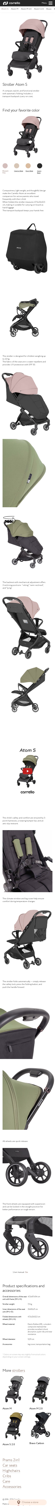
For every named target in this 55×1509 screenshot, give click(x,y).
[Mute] (33, 813)
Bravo (48, 9)
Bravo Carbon (36, 1443)
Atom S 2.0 (39, 9)
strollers (18, 1371)
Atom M (14, 9)
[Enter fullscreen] (50, 813)
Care (6, 1481)
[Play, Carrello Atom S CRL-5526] (5, 813)
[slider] (16, 812)
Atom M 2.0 (26, 9)
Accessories (12, 1487)
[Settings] (45, 813)
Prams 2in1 (11, 1460)
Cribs (7, 1476)
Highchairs (11, 1471)
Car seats (10, 1465)
